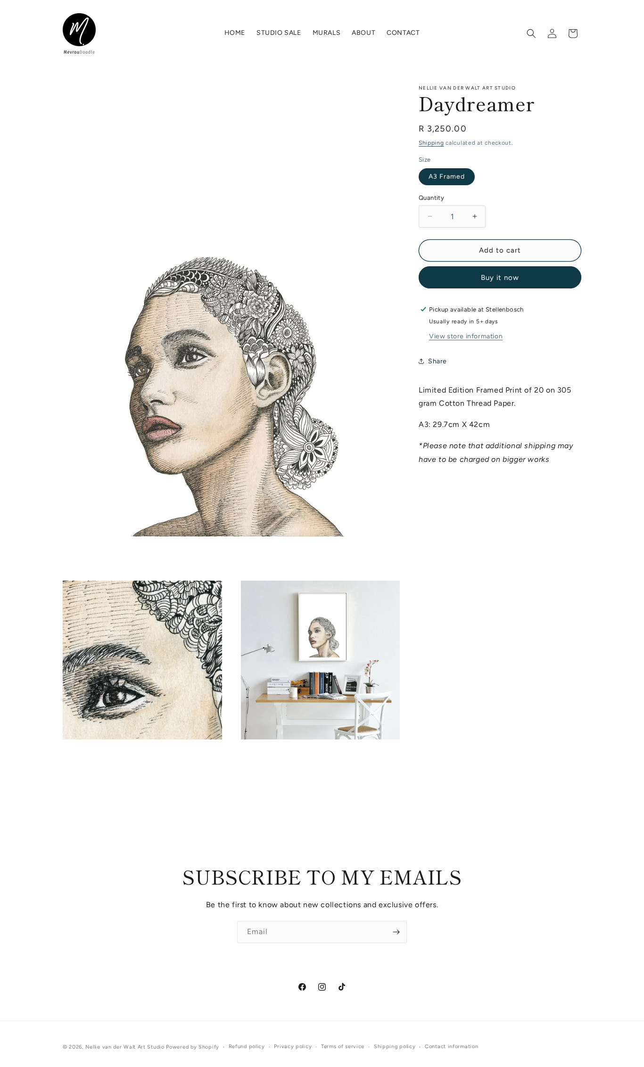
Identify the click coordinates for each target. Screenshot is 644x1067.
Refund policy (247, 1046)
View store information (466, 336)
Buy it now (500, 277)
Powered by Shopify (192, 1047)
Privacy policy (293, 1046)
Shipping (431, 143)
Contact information (451, 1046)
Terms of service (342, 1046)
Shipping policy (395, 1046)
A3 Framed (447, 176)
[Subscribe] (396, 932)
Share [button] (437, 361)
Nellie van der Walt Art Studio (125, 1047)
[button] (531, 33)
